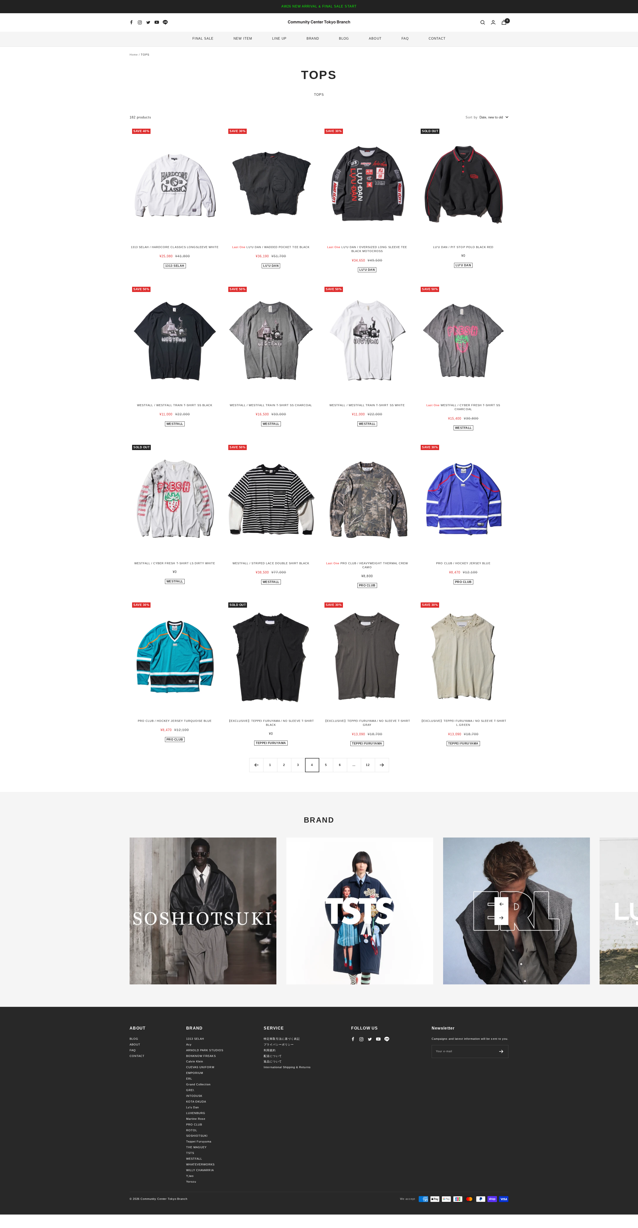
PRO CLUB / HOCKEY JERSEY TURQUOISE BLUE (175, 720)
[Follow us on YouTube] (157, 22)
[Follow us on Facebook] (131, 22)
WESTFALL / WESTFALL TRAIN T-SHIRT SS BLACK (174, 405)
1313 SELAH (174, 266)
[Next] (382, 765)
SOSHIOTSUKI (197, 1135)
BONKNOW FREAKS (201, 1055)
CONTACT (437, 38)
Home (134, 54)
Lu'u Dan (271, 266)
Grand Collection (198, 1084)
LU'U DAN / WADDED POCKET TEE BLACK (271, 247)
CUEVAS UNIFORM (200, 1067)
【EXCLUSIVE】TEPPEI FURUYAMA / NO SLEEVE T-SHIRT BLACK (271, 723)
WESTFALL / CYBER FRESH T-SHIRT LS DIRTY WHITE (174, 563)
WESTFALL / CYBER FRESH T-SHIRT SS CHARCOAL (463, 407)
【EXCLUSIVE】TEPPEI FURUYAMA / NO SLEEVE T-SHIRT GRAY (367, 723)
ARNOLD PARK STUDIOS (204, 1050)
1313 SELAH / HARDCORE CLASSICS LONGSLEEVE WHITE (175, 247)
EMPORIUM (194, 1072)
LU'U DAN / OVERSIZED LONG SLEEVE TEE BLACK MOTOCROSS (367, 249)
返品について (273, 1061)
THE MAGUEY (196, 1147)
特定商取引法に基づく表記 (282, 1038)
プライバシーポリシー (279, 1044)
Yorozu (191, 1181)
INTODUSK (194, 1095)
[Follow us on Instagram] (140, 22)
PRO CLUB (367, 585)
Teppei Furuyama (198, 1141)
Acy (189, 1044)
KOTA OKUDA (196, 1101)
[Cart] (503, 22)
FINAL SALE (203, 38)
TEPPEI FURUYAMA (271, 743)
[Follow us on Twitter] (148, 22)
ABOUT (375, 38)
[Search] (482, 22)
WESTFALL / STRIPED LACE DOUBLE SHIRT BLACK (271, 563)
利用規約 (270, 1050)
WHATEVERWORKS (200, 1164)
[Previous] (256, 765)
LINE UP (279, 38)
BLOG (344, 38)
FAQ (405, 38)
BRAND (313, 38)
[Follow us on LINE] (165, 22)
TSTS (190, 1152)
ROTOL (191, 1130)
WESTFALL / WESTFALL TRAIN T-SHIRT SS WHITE (367, 405)
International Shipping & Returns (287, 1067)
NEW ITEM (243, 38)
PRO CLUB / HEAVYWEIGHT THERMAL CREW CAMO (367, 565)
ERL (189, 1078)
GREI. (190, 1090)
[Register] (501, 1051)
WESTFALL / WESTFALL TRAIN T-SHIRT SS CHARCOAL (271, 405)
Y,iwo (190, 1175)
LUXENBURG (195, 1113)
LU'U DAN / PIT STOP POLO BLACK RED (463, 247)
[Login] (493, 22)
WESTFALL (174, 424)
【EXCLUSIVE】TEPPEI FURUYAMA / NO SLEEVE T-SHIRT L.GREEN (463, 723)
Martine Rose (195, 1118)
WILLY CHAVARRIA (200, 1170)
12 (368, 765)
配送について (273, 1055)
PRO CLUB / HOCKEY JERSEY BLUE (463, 563)
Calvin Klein (194, 1061)
